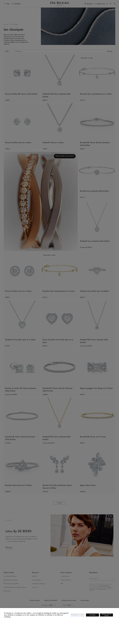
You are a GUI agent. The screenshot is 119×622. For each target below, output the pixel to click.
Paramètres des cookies (77, 614)
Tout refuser (93, 614)
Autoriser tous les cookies (106, 615)
